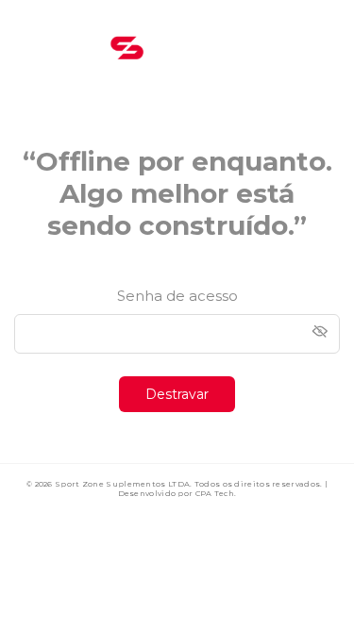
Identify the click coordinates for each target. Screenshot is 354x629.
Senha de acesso (177, 296)
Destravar (177, 394)
